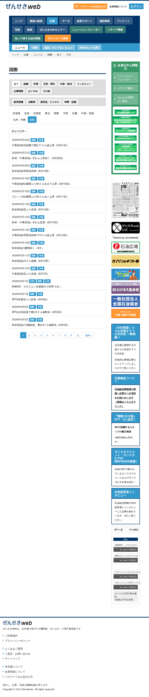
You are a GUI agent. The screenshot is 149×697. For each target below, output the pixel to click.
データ (66, 21)
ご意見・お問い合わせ (17, 653)
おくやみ (33, 91)
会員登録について (118, 6)
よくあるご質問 (14, 648)
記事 (52, 21)
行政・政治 (66, 83)
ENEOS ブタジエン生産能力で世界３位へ (36, 286)
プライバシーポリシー (17, 640)
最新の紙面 (36, 21)
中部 (65, 113)
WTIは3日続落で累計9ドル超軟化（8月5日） (37, 312)
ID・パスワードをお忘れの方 (90, 6)
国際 (49, 54)
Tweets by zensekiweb (125, 237)
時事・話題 (70, 101)
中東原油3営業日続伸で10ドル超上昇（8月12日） (40, 235)
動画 (29, 29)
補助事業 (105, 21)
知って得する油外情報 (27, 38)
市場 (35, 83)
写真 (17, 29)
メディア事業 (115, 29)
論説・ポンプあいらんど (59, 47)
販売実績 (18, 101)
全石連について (14, 666)
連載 (34, 47)
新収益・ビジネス (50, 101)
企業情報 (18, 91)
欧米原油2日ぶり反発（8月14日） (31, 209)
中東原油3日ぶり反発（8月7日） (30, 273)
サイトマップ (12, 658)
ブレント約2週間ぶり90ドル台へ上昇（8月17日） (40, 196)
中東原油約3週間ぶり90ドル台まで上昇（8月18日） (42, 183)
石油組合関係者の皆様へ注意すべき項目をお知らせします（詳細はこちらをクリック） (125, 397)
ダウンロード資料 (58, 38)
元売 (47, 281)
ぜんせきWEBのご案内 (125, 99)
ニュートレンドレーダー (86, 29)
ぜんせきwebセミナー (52, 29)
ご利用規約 (11, 635)
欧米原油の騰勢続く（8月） (28, 248)
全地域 (16, 113)
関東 (56, 113)
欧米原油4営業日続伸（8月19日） (31, 171)
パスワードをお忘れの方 (19, 676)
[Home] (22, 6)
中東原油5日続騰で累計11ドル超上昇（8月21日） (40, 145)
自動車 (31, 101)
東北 (47, 113)
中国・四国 (87, 113)
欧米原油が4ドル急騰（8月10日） (31, 260)
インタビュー (84, 83)
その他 (46, 91)
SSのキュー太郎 (89, 47)
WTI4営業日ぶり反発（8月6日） (30, 299)
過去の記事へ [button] (19, 131)
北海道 (37, 113)
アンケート (123, 21)
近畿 (74, 113)
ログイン (136, 6)
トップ (19, 21)
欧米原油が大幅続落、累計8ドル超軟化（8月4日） (41, 325)
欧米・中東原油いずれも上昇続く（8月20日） (38, 158)
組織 (26, 83)
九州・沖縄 (19, 119)
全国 (26, 113)
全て (59, 54)
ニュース (20, 47)
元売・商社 (49, 83)
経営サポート (84, 21)
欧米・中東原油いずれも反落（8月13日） (36, 222)
